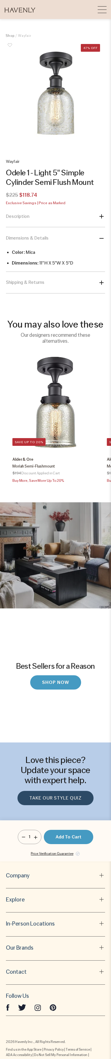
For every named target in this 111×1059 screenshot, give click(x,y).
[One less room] (23, 837)
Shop (10, 36)
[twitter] (22, 1007)
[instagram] (38, 1007)
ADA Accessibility (19, 1055)
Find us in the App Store (23, 1049)
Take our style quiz (55, 798)
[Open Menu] (102, 9)
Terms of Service (78, 1049)
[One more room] (35, 837)
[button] (20, 9)
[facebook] (7, 1007)
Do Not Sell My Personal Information (61, 1055)
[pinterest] (53, 1007)
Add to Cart (68, 837)
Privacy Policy (54, 1049)
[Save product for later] (10, 48)
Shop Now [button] (55, 682)
